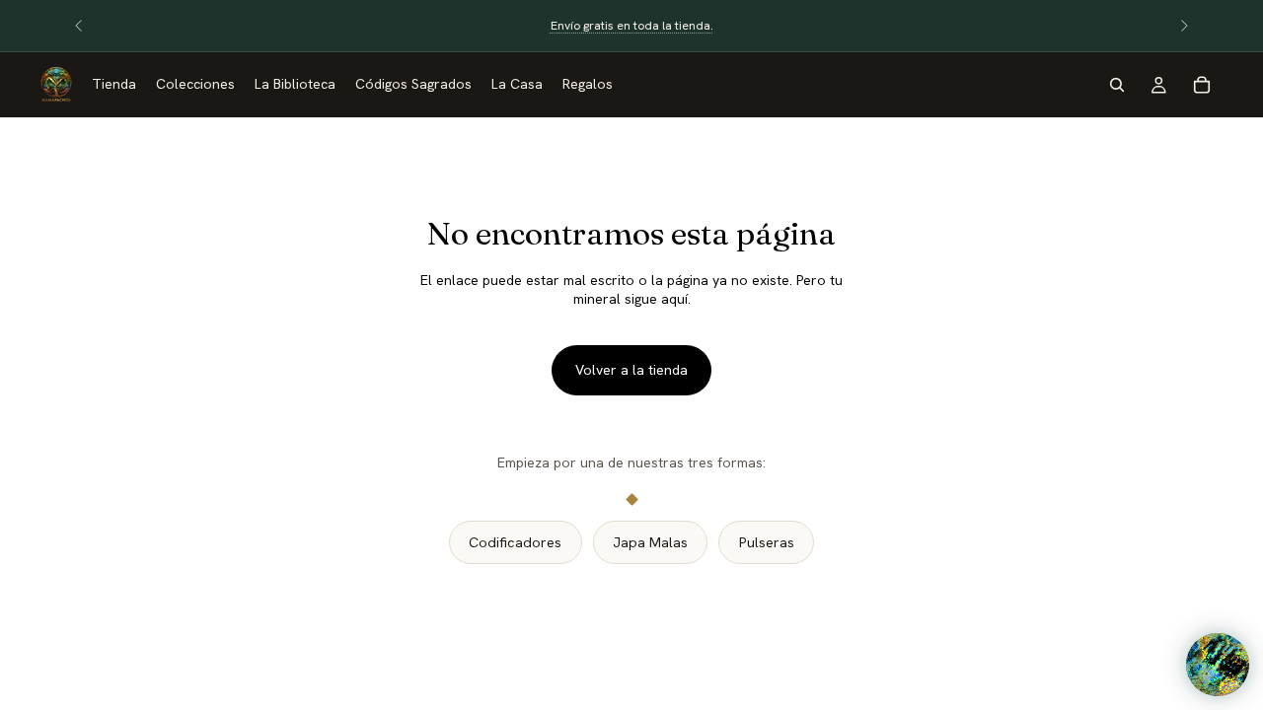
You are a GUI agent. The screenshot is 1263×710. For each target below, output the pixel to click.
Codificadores (515, 542)
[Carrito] (1202, 84)
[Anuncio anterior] (79, 25)
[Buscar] (1117, 84)
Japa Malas (650, 542)
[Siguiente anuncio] (1184, 25)
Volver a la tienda (631, 370)
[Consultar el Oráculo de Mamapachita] (1217, 664)
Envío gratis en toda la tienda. (632, 26)
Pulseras (766, 542)
